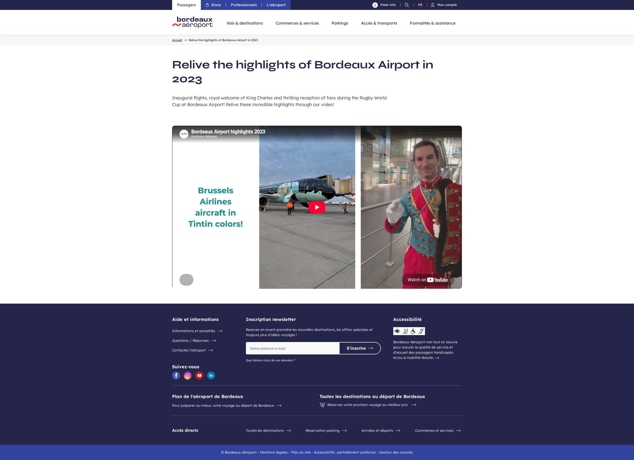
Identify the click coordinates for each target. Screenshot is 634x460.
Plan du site (301, 452)
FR (420, 5)
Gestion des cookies (396, 452)
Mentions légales (274, 452)
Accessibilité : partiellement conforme (345, 452)
